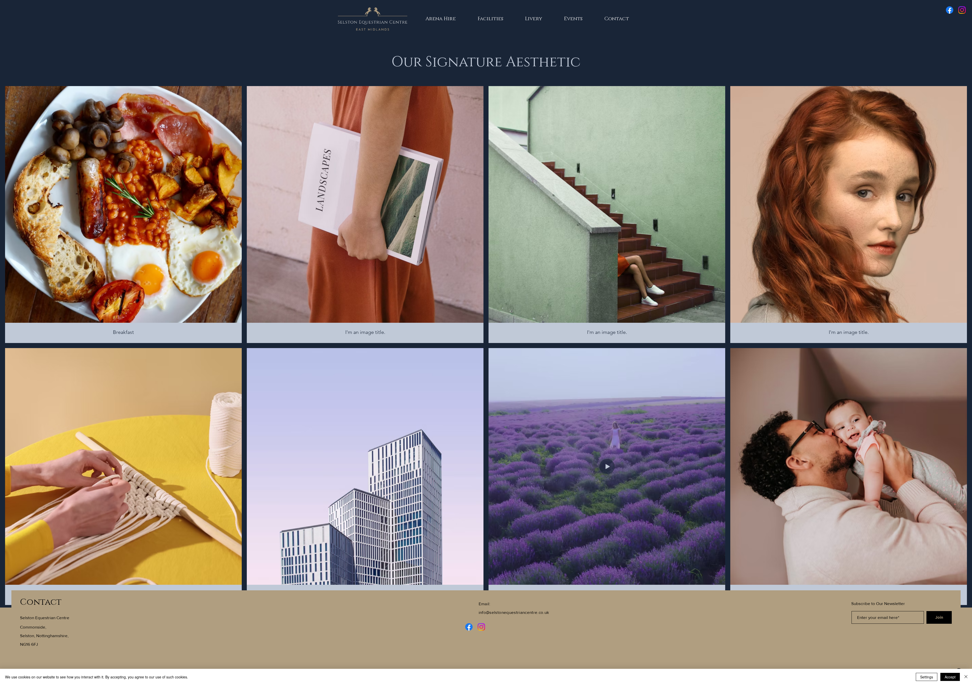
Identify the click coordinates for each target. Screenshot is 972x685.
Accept (950, 676)
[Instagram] (962, 10)
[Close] (966, 677)
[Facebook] (950, 10)
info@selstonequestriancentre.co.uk (514, 612)
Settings (926, 676)
